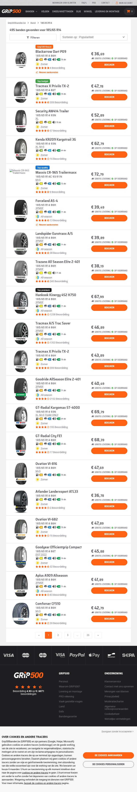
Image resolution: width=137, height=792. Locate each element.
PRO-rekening (66, 696)
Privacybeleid (112, 696)
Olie (78, 11)
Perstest (63, 681)
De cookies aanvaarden (108, 755)
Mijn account (126, 3)
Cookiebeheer (112, 714)
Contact (105, 3)
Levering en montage (107, 11)
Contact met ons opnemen (119, 686)
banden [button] (30, 11)
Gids (61, 711)
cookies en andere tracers (35, 772)
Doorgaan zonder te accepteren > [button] (117, 731)
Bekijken (109, 65)
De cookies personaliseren (108, 764)
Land (62, 706)
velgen (45, 11)
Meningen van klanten (64, 3)
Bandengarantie (68, 716)
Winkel (88, 11)
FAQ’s (84, 3)
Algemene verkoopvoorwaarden (116, 708)
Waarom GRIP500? (69, 686)
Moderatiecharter (114, 701)
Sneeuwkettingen (62, 11)
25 (88, 635)
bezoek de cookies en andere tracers (42, 783)
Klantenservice (113, 681)
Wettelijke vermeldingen (117, 719)
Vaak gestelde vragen (71, 701)
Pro (94, 3)
